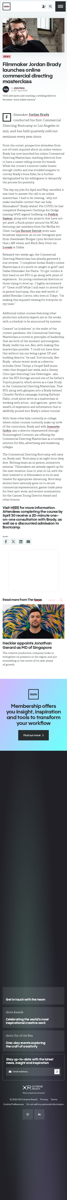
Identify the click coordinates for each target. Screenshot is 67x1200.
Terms (54, 1099)
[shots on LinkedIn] (39, 1114)
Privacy (44, 1099)
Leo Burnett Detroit (28, 230)
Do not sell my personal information (45, 1104)
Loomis (7, 247)
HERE (15, 507)
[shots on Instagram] (27, 1114)
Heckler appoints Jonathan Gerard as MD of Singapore (27, 645)
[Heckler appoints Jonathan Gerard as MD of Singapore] (33, 621)
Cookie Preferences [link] (13, 1104)
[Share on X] (13, 541)
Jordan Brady (39, 115)
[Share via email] (28, 541)
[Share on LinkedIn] (21, 541)
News (7, 56)
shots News (19, 88)
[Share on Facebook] (6, 541)
